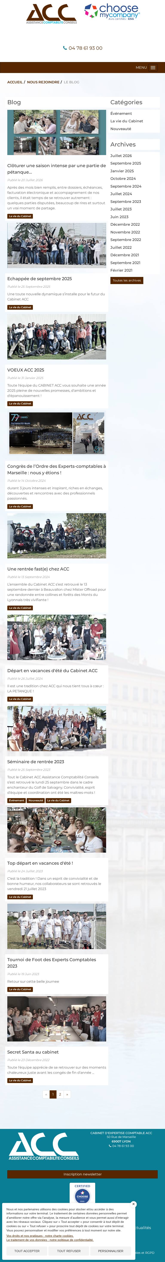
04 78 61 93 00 (85, 48)
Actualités (141, 1227)
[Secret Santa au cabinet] (56, 1018)
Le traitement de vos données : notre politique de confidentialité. (50, 1240)
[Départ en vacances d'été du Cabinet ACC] (56, 637)
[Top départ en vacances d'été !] (56, 830)
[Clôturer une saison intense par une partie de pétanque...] (56, 132)
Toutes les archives (127, 280)
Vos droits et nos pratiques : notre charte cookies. (40, 1235)
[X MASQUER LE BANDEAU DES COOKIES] (133, 1204)
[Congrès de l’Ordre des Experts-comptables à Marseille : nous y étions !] (56, 433)
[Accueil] (51, 13)
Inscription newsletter (83, 1174)
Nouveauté (36, 800)
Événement (16, 800)
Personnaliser (110, 1251)
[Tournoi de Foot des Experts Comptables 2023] (56, 926)
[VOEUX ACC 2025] (56, 336)
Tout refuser (69, 1251)
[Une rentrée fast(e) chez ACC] (56, 535)
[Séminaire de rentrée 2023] (56, 728)
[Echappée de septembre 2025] (56, 245)
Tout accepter (27, 1251)
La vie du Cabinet (20, 216)
